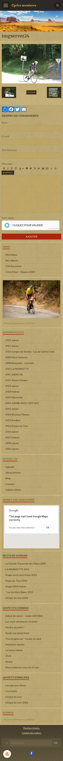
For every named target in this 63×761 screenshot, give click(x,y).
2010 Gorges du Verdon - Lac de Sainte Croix (29, 351)
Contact (10, 483)
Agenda (9, 466)
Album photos (13, 472)
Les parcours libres (15, 685)
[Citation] (27, 168)
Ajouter (31, 236)
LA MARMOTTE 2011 (17, 569)
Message (7, 163)
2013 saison (12, 385)
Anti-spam (8, 217)
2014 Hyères (12, 391)
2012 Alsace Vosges (16, 380)
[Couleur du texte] (21, 168)
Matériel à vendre (14, 644)
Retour (31, 92)
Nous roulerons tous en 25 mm (22, 667)
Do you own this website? (22, 528)
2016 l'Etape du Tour (16, 425)
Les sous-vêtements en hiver (21, 621)
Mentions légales (31, 728)
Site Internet (9, 150)
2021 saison (12, 448)
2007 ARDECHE (14, 374)
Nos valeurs (11, 260)
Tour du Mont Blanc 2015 (19, 592)
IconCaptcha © (53, 228)
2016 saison (12, 431)
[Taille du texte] (16, 168)
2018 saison (12, 443)
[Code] (51, 168)
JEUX (8, 655)
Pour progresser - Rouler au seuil (23, 638)
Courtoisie (11, 691)
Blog (7, 478)
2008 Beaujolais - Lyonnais (19, 363)
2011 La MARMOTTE (17, 368)
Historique (11, 254)
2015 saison (12, 408)
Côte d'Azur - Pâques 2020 (20, 271)
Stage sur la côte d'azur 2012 (21, 574)
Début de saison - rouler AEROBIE (24, 615)
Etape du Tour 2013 (16, 580)
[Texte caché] (39, 168)
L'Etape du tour (13, 696)
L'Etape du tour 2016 (16, 597)
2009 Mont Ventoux (16, 357)
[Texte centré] (31, 168)
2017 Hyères (12, 437)
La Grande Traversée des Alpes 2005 (25, 563)
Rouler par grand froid (17, 633)
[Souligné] (12, 168)
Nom (4, 122)
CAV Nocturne (13, 266)
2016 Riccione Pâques (17, 414)
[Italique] (8, 168)
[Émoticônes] (55, 168)
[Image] (43, 168)
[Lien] (35, 168)
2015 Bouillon (12, 420)
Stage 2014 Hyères (15, 586)
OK (47, 527)
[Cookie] (7, 754)
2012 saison (12, 340)
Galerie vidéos (13, 489)
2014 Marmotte (14, 397)
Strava (8, 661)
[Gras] (4, 168)
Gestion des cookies (31, 733)
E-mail (5, 136)
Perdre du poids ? (14, 627)
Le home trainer (14, 650)
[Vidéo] (47, 168)
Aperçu (9, 172)
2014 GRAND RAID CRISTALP (22, 403)
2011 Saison (12, 345)
